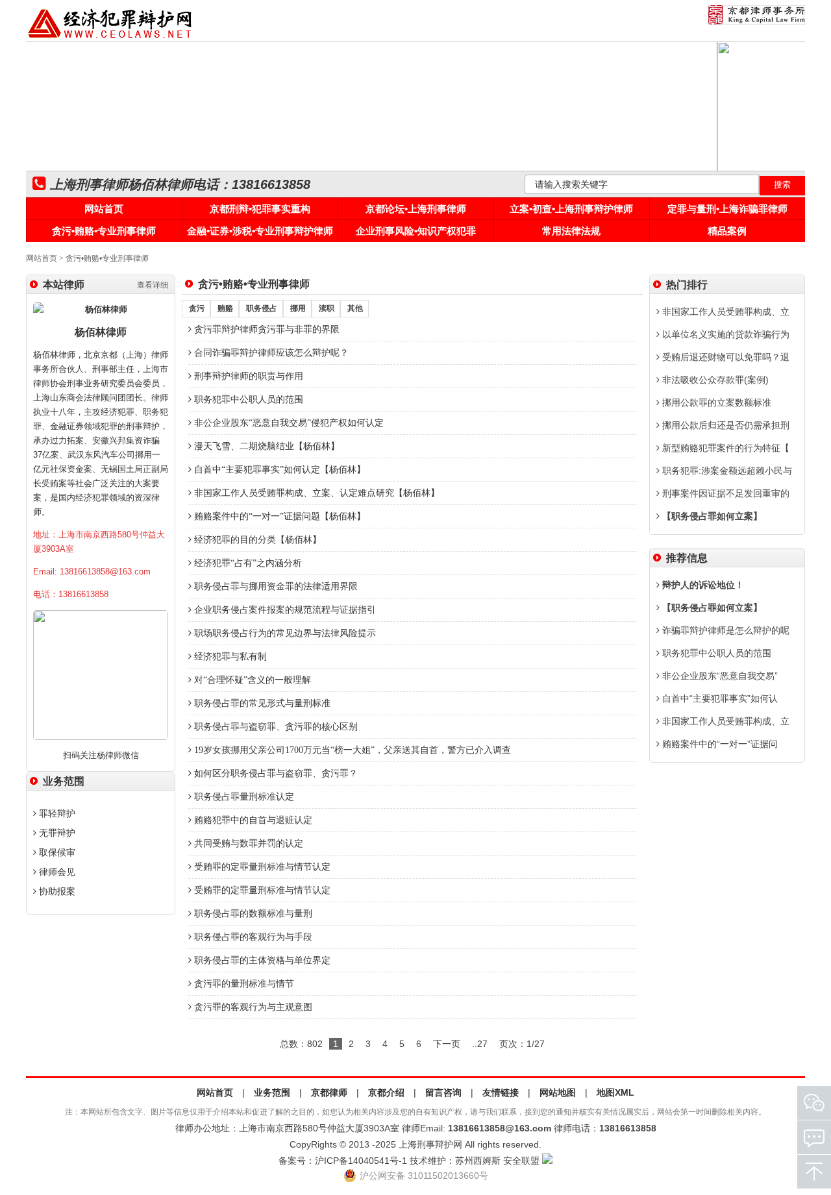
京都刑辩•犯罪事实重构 (260, 208)
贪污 (197, 308)
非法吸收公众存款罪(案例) (714, 380)
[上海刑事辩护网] (110, 38)
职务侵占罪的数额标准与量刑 (252, 913)
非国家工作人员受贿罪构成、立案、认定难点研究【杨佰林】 (316, 493)
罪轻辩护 (55, 813)
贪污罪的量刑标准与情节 (243, 984)
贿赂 (225, 308)
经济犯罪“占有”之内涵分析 (247, 563)
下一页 (446, 1044)
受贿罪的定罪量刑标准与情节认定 (261, 867)
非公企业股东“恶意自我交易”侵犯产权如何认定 (288, 423)
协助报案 (55, 891)
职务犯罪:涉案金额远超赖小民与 (726, 470)
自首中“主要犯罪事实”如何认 (719, 698)
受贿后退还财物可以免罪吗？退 (724, 357)
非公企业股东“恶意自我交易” (719, 676)
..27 (480, 1044)
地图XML (615, 1092)
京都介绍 (386, 1092)
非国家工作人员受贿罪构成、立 (724, 311)
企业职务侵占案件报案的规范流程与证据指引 (284, 610)
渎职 (326, 308)
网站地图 (558, 1092)
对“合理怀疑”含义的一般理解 (251, 680)
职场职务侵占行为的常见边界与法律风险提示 (284, 633)
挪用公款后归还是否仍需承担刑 (724, 425)
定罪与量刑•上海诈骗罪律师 (727, 208)
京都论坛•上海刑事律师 (416, 208)
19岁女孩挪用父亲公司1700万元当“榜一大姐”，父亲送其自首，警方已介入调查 (351, 750)
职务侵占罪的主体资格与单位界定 (261, 960)
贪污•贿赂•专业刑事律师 (104, 230)
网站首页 (103, 208)
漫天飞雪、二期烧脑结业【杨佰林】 (266, 446)
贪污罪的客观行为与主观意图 (252, 1007)
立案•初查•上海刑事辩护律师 (571, 208)
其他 (355, 308)
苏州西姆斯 (478, 1160)
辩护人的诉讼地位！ (702, 585)
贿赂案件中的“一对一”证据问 (719, 744)
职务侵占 (261, 308)
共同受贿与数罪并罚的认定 (247, 843)
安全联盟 (521, 1160)
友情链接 (500, 1092)
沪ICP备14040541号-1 (361, 1160)
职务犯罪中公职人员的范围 (247, 399)
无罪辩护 (55, 833)
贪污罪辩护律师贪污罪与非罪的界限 (266, 329)
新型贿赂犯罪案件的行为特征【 (724, 448)
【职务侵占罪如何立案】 (711, 516)
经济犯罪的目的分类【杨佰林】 (256, 540)
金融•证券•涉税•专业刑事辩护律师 (260, 230)
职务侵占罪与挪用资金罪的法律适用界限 (275, 586)
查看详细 (152, 285)
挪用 (298, 308)
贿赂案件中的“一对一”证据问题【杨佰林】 (279, 516)
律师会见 (55, 872)
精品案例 (727, 230)
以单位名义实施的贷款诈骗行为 (724, 334)
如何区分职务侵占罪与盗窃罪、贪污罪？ (275, 773)
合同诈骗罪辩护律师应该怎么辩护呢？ (270, 353)
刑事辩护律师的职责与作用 (247, 376)
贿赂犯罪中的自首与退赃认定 (252, 820)
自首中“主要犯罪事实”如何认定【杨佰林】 (279, 469)
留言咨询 (443, 1092)
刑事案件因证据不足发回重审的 (724, 493)
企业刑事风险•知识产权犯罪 (416, 230)
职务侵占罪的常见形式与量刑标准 (261, 703)
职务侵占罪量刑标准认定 (243, 797)
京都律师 (329, 1092)
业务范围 (272, 1092)
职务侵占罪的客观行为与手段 (252, 937)
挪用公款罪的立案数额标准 (715, 402)
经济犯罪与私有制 (229, 656)
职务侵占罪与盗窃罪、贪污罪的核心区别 (275, 727)
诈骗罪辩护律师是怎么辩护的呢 (724, 630)
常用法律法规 (571, 230)
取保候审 (55, 852)
